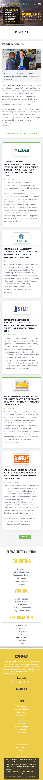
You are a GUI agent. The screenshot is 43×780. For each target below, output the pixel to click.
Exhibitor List (21, 626)
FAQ (21, 634)
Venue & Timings (21, 602)
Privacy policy (25, 674)
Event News (22, 640)
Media (21, 643)
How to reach (21, 605)
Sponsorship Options (21, 575)
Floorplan (21, 584)
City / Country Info (21, 611)
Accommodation (21, 581)
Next (24, 537)
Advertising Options (21, 572)
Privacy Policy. (16, 776)
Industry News (21, 631)
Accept (32, 776)
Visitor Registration (21, 599)
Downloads (21, 578)
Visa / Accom (21, 733)
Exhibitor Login (21, 715)
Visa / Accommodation (21, 608)
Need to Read (21, 637)
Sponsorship (21, 712)
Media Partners (21, 747)
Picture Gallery (21, 628)
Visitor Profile (21, 724)
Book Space (22, 569)
